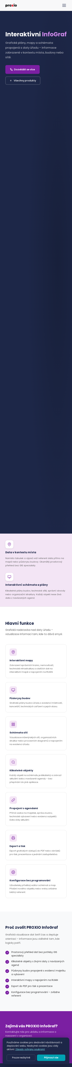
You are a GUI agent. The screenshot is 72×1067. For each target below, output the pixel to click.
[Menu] (64, 5)
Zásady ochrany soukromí (30, 1049)
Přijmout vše (51, 1057)
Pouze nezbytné (21, 1057)
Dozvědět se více (24, 69)
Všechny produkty (25, 80)
